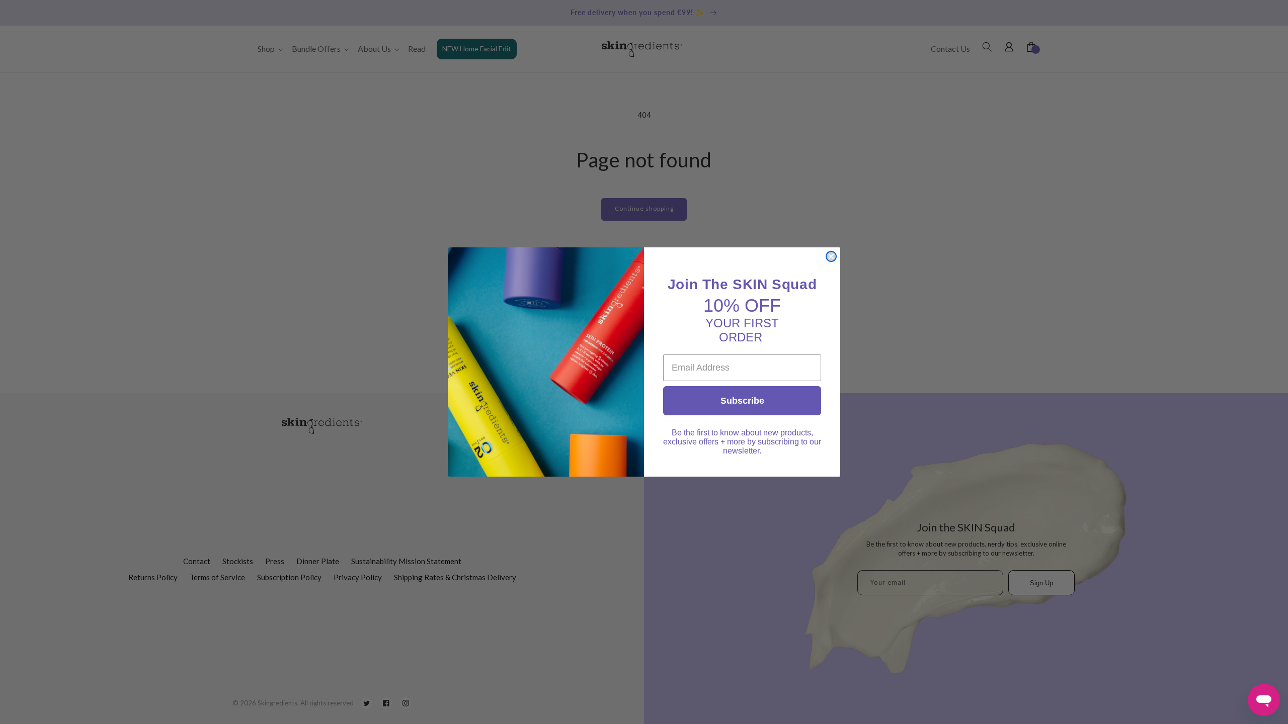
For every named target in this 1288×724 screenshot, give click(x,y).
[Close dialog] (831, 256)
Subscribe (742, 401)
